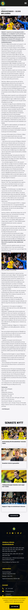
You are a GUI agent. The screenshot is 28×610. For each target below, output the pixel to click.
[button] (25, 3)
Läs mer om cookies (18, 602)
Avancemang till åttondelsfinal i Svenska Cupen (14, 442)
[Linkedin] (18, 533)
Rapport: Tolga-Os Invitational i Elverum (13, 506)
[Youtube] (12, 533)
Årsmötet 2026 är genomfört (10, 463)
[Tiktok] (20, 533)
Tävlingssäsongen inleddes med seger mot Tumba (13, 486)
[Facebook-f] (7, 533)
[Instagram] (10, 533)
